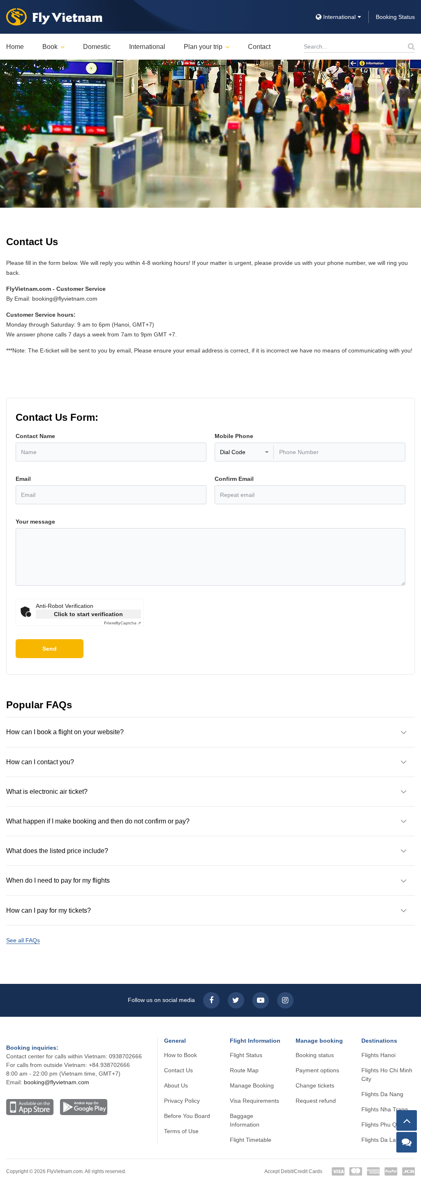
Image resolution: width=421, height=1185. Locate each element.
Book (50, 46)
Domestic (97, 46)
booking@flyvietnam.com (56, 1082)
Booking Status (395, 17)
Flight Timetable (250, 1139)
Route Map (244, 1070)
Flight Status (246, 1055)
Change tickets (315, 1085)
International (147, 46)
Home (15, 46)
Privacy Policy (182, 1100)
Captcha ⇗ (122, 623)
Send (49, 648)
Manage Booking (252, 1085)
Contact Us (178, 1070)
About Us (176, 1085)
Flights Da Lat (379, 1139)
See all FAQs (23, 940)
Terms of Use (181, 1131)
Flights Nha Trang (384, 1109)
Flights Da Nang (382, 1094)
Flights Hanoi (378, 1055)
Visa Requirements (254, 1100)
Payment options (317, 1070)
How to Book (180, 1055)
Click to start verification (88, 614)
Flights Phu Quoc (383, 1124)
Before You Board (187, 1116)
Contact (259, 46)
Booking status (315, 1055)
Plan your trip (203, 46)
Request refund (316, 1100)
